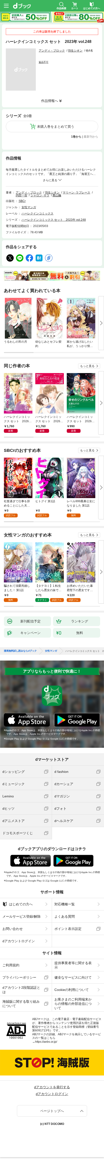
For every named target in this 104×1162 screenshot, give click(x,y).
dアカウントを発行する (52, 1087)
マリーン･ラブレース (76, 192)
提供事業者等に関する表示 (73, 965)
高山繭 (56, 195)
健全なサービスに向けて (73, 977)
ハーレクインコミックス (37, 213)
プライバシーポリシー (19, 977)
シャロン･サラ (39, 195)
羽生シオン (75, 50)
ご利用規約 (10, 965)
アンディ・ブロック (52, 50)
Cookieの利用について (71, 990)
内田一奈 (21, 195)
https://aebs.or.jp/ (46, 1041)
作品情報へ (49, 101)
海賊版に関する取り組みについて (21, 1004)
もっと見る (87, 366)
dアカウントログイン (18, 941)
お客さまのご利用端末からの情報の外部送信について (73, 1003)
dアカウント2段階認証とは (21, 990)
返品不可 (43, 62)
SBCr (22, 201)
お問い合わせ (12, 929)
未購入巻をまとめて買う (55, 126)
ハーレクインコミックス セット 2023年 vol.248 (54, 219)
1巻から (76, 136)
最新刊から (91, 136)
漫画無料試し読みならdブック (20, 651)
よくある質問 (64, 916)
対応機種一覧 (64, 904)
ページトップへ (52, 1111)
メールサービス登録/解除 (21, 916)
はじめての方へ (21, 904)
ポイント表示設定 (68, 929)
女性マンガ (29, 207)
